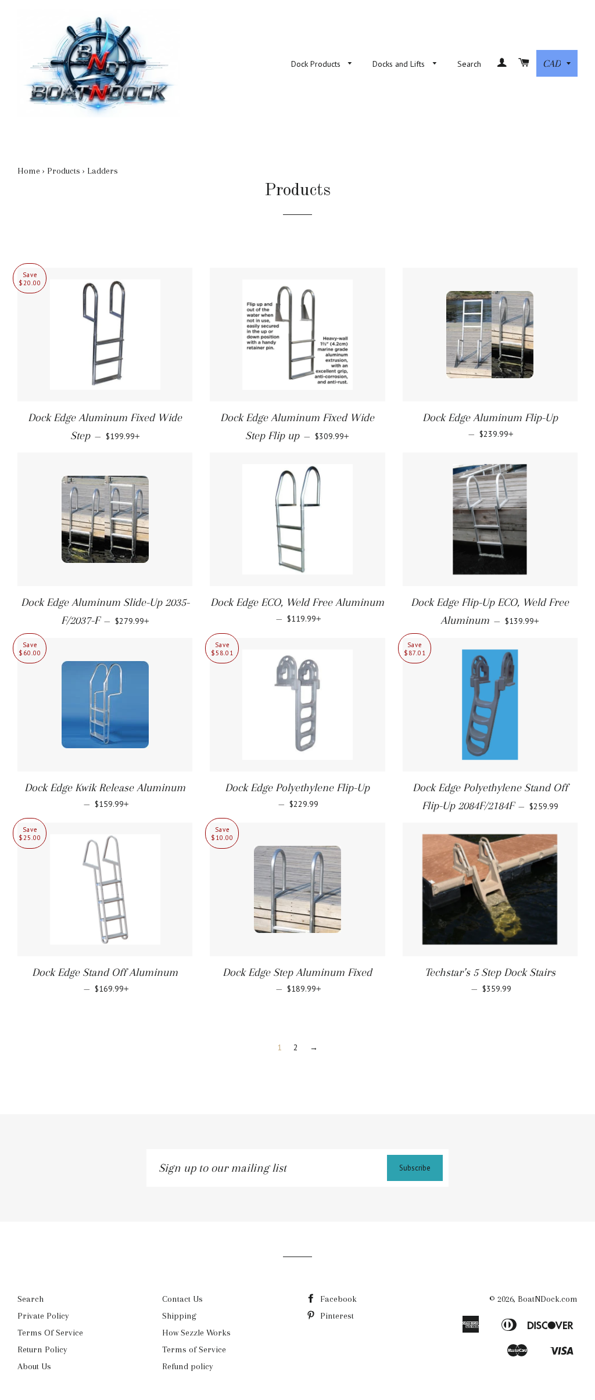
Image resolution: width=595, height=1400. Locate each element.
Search (469, 64)
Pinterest (336, 1316)
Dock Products (317, 64)
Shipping (179, 1316)
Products (63, 171)
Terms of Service (194, 1349)
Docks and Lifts (399, 64)
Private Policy (43, 1316)
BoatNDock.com (548, 1299)
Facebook (337, 1299)
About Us (34, 1366)
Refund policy (187, 1366)
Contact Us (182, 1299)
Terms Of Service (50, 1332)
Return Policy (42, 1349)
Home (28, 171)
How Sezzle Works (196, 1332)
